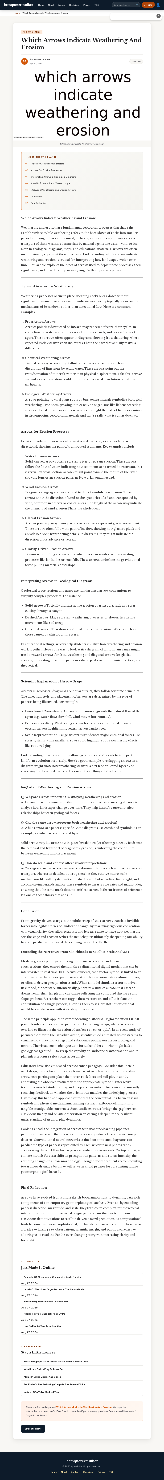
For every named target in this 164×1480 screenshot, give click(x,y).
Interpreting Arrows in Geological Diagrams (53, 176)
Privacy (87, 5)
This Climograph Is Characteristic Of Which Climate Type (56, 1361)
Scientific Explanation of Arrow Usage (50, 183)
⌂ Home (148, 5)
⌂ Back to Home (33, 1428)
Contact (62, 5)
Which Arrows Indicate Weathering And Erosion (84, 1407)
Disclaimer (74, 5)
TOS (96, 5)
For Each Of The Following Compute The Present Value (55, 1384)
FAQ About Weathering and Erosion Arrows (53, 189)
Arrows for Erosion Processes (46, 170)
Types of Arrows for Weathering (47, 163)
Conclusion (36, 196)
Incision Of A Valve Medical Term (42, 1392)
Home (41, 5)
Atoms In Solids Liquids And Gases (42, 1376)
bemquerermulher (18, 5)
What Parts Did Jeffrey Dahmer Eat (44, 1369)
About (51, 5)
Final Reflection (38, 203)
